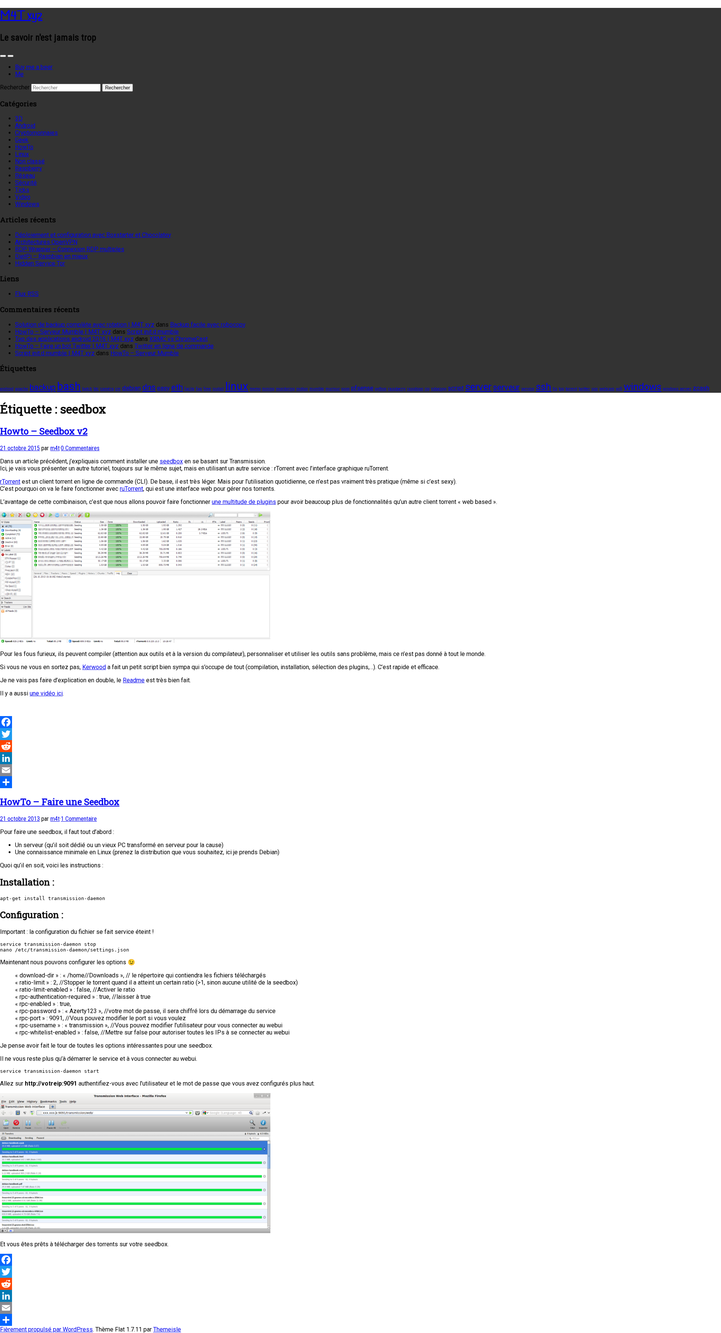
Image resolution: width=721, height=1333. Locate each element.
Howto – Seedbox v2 (43, 431)
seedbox (171, 461)
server (478, 386)
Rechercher (15, 87)
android (7, 388)
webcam (606, 388)
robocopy (438, 388)
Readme (134, 680)
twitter (584, 388)
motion (302, 388)
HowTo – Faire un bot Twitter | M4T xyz (67, 346)
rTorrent (10, 481)
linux (236, 386)
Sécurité (26, 182)
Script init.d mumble (153, 331)
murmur (333, 388)
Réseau (25, 175)
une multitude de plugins (244, 501)
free (207, 388)
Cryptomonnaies (36, 132)
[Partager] (360, 782)
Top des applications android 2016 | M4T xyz (74, 338)
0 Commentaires (80, 448)
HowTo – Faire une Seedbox (59, 802)
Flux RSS (27, 293)
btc (96, 388)
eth (177, 387)
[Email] (360, 770)
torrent (571, 388)
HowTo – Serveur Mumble (144, 353)
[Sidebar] (3, 56)
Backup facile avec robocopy (208, 324)
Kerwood (94, 667)
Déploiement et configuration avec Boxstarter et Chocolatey (93, 234)
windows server (677, 388)
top (561, 388)
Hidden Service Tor (40, 263)
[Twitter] (360, 734)
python (380, 388)
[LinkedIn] (360, 758)
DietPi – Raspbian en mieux (51, 256)
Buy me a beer (34, 67)
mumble (316, 388)
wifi (619, 388)
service (527, 388)
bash (69, 386)
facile (189, 388)
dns (148, 387)
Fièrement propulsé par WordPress (46, 1329)
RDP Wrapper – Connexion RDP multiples (69, 249)
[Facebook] (360, 722)
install (218, 388)
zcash (701, 388)
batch (87, 388)
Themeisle (167, 1329)
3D (19, 118)
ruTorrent (131, 488)
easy (163, 388)
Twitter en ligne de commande (174, 346)
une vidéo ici (46, 693)
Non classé (30, 161)
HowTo (24, 147)
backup (43, 387)
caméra (107, 388)
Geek (22, 139)
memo (255, 388)
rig (427, 388)
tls (555, 388)
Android (25, 125)
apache (21, 388)
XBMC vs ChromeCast (178, 338)
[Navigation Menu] (11, 56)
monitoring (285, 388)
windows (642, 386)
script (456, 388)
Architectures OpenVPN (46, 242)
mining (268, 388)
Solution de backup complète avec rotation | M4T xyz (84, 324)
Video (22, 197)
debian (131, 388)
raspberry (397, 388)
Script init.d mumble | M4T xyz (55, 353)
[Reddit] (360, 746)
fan (199, 388)
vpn (594, 388)
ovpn (345, 388)
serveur (506, 387)
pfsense (362, 388)
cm (118, 388)
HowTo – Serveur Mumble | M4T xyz (63, 331)
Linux (22, 154)
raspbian (415, 388)
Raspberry (28, 168)
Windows (27, 204)
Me (19, 74)
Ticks (22, 189)
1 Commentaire (79, 818)
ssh (543, 386)
